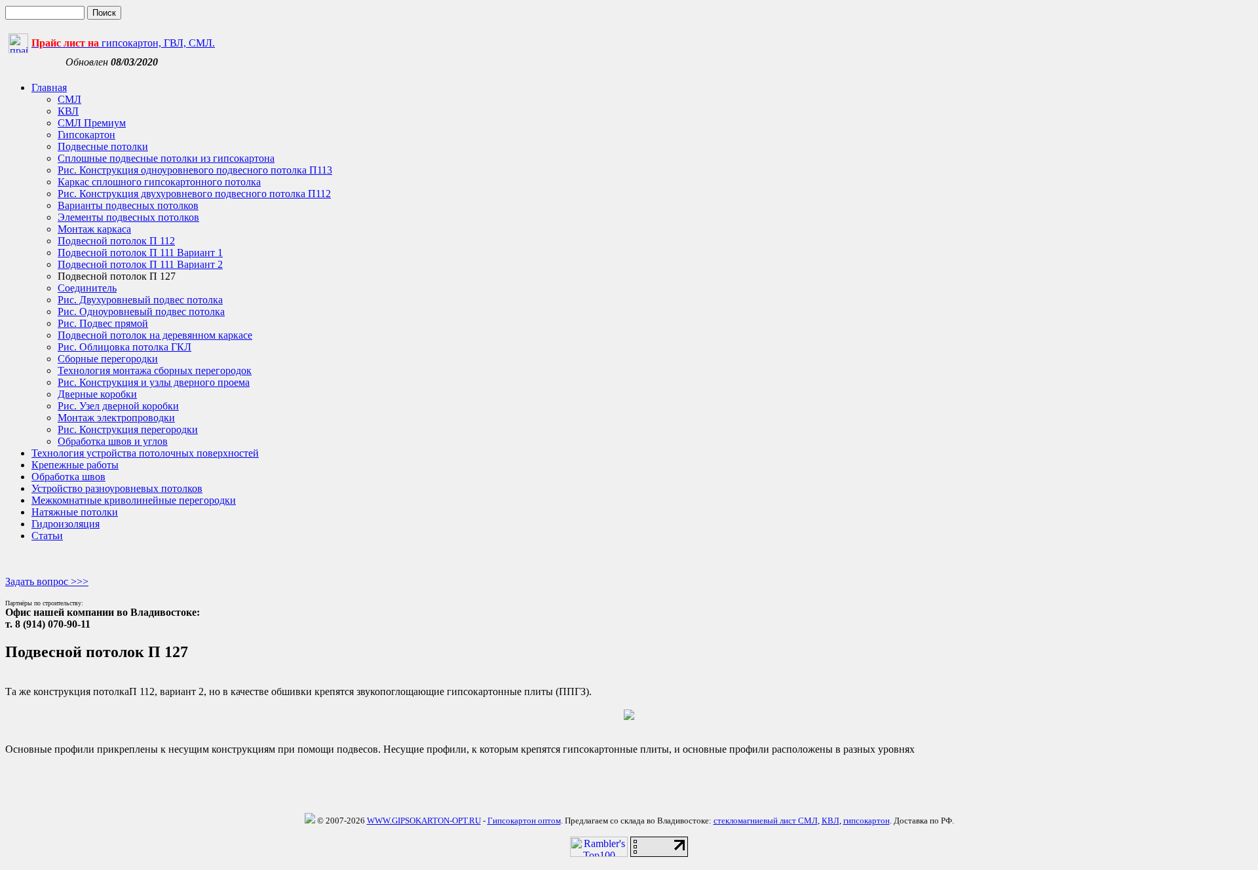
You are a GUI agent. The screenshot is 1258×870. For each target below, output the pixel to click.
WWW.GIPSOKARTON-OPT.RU (424, 820)
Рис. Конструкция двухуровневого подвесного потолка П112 (194, 193)
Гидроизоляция (65, 523)
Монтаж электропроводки (116, 417)
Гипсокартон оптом (524, 820)
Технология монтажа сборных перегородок (155, 370)
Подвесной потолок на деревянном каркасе (155, 335)
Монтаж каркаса (94, 229)
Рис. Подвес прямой (103, 323)
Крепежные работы (75, 464)
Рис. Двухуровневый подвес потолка (140, 299)
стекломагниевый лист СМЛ (766, 820)
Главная (49, 87)
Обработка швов (68, 476)
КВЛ (68, 111)
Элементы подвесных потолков (128, 217)
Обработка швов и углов (113, 441)
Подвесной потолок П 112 (116, 240)
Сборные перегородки (108, 358)
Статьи (47, 535)
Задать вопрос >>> (46, 581)
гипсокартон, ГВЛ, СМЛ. (123, 42)
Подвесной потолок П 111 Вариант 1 (140, 252)
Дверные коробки (97, 394)
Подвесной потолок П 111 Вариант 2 (140, 264)
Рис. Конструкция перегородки (128, 429)
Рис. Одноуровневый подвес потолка (141, 311)
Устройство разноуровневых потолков (116, 488)
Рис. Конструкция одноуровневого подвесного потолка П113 (195, 170)
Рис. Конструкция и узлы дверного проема (154, 382)
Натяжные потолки (74, 512)
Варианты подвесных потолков (128, 205)
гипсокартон (866, 820)
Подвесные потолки (103, 146)
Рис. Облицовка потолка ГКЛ (124, 346)
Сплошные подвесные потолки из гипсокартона (166, 158)
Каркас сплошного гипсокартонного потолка (159, 181)
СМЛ (69, 99)
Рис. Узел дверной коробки (118, 405)
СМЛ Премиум (92, 122)
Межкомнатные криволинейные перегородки (133, 500)
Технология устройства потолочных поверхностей (145, 453)
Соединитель (87, 287)
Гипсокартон (86, 134)
